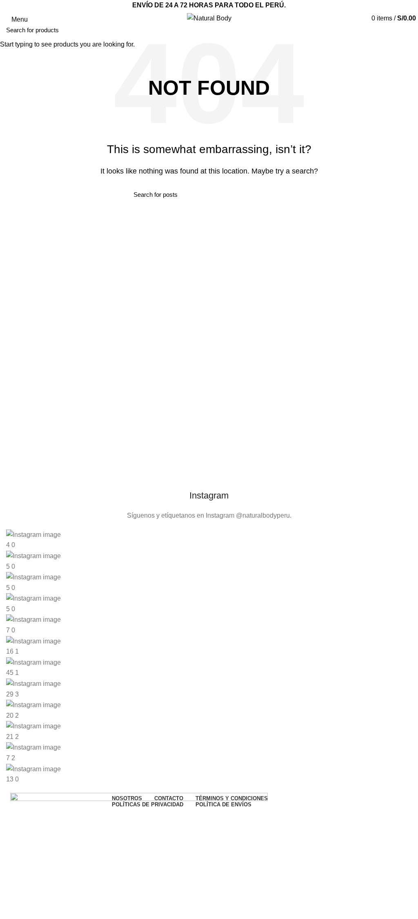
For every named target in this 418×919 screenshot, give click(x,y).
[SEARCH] (407, 29)
